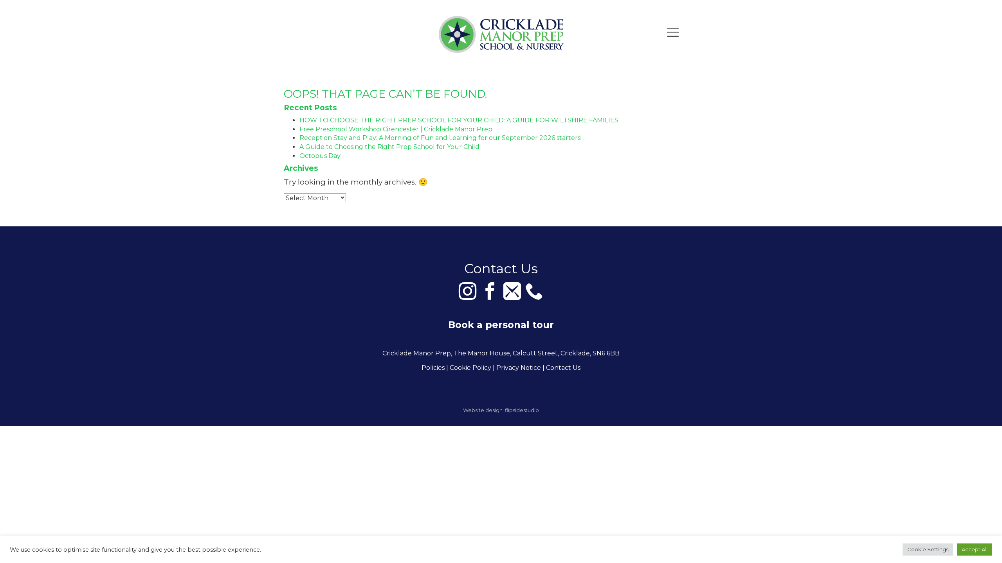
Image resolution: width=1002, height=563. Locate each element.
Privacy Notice (518, 367)
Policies (433, 367)
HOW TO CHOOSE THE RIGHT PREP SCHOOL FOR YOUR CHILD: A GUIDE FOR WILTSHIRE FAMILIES (458, 120)
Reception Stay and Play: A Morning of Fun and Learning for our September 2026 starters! (440, 138)
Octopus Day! (320, 156)
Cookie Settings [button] (927, 549)
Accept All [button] (975, 549)
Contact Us (563, 367)
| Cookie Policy (468, 367)
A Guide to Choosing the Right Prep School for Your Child (389, 147)
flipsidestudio (522, 410)
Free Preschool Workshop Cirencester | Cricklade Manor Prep (395, 129)
